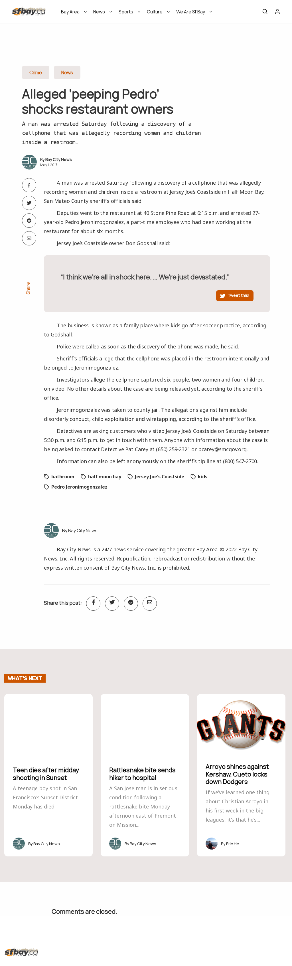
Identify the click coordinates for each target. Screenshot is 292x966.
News (99, 12)
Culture (155, 12)
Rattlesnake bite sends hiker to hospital (142, 774)
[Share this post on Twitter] (29, 203)
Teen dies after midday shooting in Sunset (46, 774)
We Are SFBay (190, 12)
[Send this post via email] (29, 238)
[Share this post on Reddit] (29, 220)
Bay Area (70, 12)
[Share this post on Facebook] (29, 185)
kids (202, 476)
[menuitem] (72, 13)
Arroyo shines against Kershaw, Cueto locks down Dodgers (237, 774)
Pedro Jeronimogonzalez (79, 487)
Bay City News (58, 159)
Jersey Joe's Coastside (159, 476)
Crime (35, 72)
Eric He (232, 843)
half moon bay (104, 476)
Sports (126, 12)
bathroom (62, 476)
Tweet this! (239, 295)
